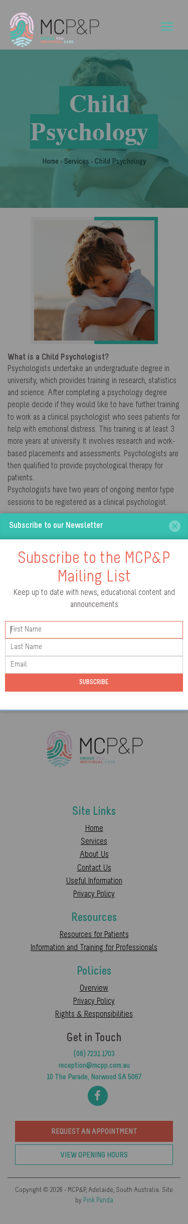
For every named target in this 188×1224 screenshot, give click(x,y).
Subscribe (94, 682)
